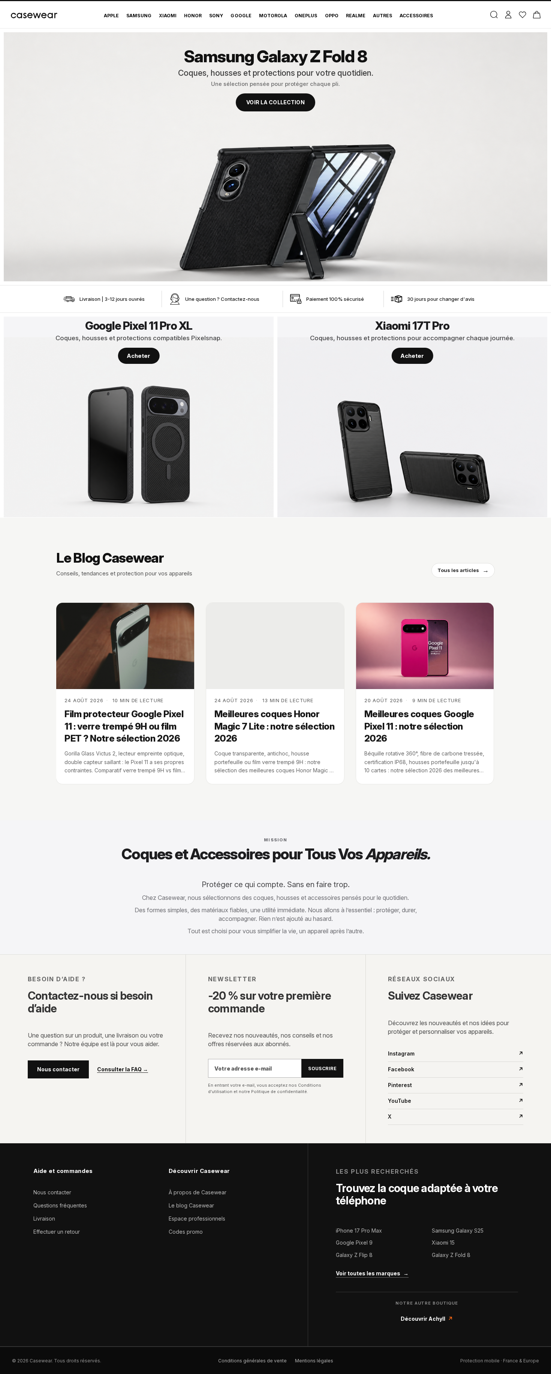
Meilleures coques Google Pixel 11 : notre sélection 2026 (419, 726)
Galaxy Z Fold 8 (451, 1255)
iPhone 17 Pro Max (359, 1230)
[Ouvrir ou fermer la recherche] (494, 14)
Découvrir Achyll (427, 1318)
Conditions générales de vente (252, 1360)
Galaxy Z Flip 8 (354, 1255)
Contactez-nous (240, 299)
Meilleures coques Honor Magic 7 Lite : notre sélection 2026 (274, 726)
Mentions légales (314, 1360)
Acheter (138, 355)
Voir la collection (275, 102)
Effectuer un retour (56, 1231)
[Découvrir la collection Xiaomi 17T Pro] (412, 417)
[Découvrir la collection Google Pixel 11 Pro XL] (139, 417)
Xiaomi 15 (443, 1242)
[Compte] (508, 14)
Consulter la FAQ (122, 1069)
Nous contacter (58, 1069)
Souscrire (322, 1068)
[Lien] (69, 299)
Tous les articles (463, 570)
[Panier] (537, 14)
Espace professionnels (197, 1218)
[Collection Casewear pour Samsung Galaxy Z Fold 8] (275, 156)
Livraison (44, 1218)
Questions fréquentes (60, 1205)
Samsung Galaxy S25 (458, 1230)
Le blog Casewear (191, 1205)
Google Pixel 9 (354, 1242)
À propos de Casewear (197, 1192)
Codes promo (186, 1231)
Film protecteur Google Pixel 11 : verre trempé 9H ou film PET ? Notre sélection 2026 (123, 726)
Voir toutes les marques (372, 1273)
